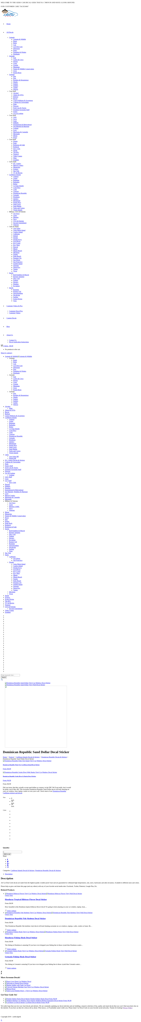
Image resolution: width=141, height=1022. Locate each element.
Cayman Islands (18, 186)
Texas (15, 271)
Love (15, 130)
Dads (15, 104)
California (16, 234)
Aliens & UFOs (18, 95)
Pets (14, 76)
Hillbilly (16, 123)
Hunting (16, 284)
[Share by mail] (8, 867)
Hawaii (15, 247)
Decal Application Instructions (19, 342)
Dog (14, 369)
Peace (15, 137)
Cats (14, 45)
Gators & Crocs (18, 60)
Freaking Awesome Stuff (21, 110)
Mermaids (16, 134)
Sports (11, 273)
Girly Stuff (8, 477)
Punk (15, 143)
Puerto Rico (17, 202)
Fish (14, 58)
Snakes (15, 84)
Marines (15, 217)
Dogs (15, 50)
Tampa (15, 269)
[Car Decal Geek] (9, 17)
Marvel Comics (18, 165)
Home (9, 24)
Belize (15, 184)
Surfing (15, 297)
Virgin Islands (17, 210)
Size (4, 797)
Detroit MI (12, 458)
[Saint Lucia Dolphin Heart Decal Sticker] (26, 991)
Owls (15, 71)
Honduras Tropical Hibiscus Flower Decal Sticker (26, 899)
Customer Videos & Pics (15, 306)
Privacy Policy (128, 1008)
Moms (15, 136)
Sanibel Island (17, 264)
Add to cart (7, 854)
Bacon (15, 99)
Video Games (17, 156)
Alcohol (15, 93)
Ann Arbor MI (14, 456)
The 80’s (16, 152)
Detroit (15, 236)
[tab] (72, 874)
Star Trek (16, 171)
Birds (15, 43)
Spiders (15, 86)
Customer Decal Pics (16, 311)
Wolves (15, 89)
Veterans (16, 225)
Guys (15, 119)
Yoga (15, 301)
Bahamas (16, 180)
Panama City (17, 258)
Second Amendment (19, 223)
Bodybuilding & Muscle (21, 275)
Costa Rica (16, 188)
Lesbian (15, 128)
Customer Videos (14, 313)
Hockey (15, 282)
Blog (8, 326)
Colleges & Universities (21, 102)
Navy (15, 219)
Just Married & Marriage (21, 126)
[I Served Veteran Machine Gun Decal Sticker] (27, 987)
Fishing (15, 280)
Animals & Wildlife (19, 39)
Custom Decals (11, 318)
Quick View (9, 895)
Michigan (16, 252)
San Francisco (17, 262)
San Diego (16, 260)
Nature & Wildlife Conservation (23, 69)
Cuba (15, 189)
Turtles (15, 87)
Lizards (15, 65)
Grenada (16, 195)
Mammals (16, 67)
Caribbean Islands (15, 175)
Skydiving (16, 295)
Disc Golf (16, 278)
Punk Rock (8, 523)
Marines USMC (14, 506)
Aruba (15, 178)
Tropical (16, 154)
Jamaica (15, 199)
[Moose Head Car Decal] (10, 989)
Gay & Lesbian (18, 113)
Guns (15, 121)
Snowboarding (18, 293)
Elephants (16, 54)
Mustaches (16, 167)
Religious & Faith (19, 145)
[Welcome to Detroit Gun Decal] (16, 983)
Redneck (16, 147)
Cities (7, 455)
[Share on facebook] (7, 859)
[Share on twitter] (8, 861)
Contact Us (12, 340)
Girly (15, 117)
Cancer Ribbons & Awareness (23, 100)
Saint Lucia (17, 204)
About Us (10, 335)
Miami (15, 249)
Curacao (16, 191)
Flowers (15, 106)
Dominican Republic (20, 193)
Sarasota (16, 265)
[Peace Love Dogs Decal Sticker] (18, 981)
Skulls (15, 150)
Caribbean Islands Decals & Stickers (28, 757)
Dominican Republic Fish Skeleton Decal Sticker (25, 918)
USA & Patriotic (18, 221)
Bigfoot (15, 97)
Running (16, 290)
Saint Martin (17, 206)
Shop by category (6, 353)
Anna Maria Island (19, 230)
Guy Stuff (8, 481)
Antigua (15, 176)
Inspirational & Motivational (22, 124)
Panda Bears (17, 73)
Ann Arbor (16, 228)
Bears (15, 41)
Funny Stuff (9, 466)
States (7, 555)
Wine (15, 158)
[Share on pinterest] (7, 865)
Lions (15, 63)
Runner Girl (17, 291)
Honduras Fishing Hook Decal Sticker (21, 938)
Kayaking (16, 286)
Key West (16, 245)
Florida (15, 238)
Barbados (16, 182)
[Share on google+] (8, 863)
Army (15, 215)
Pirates (15, 141)
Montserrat (16, 201)
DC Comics (17, 163)
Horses (15, 61)
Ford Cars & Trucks (19, 108)
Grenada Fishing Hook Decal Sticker (20, 957)
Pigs (14, 78)
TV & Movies (17, 173)
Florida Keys (17, 239)
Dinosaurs (16, 48)
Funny (15, 112)
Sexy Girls (16, 149)
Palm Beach (17, 256)
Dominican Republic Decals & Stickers (54, 757)
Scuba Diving (17, 299)
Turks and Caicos (19, 208)
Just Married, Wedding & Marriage (16, 492)
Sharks (15, 82)
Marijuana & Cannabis (20, 132)
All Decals (10, 32)
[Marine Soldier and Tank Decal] (17, 985)
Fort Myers (16, 241)
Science (15, 169)
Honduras (16, 197)
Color (4, 810)
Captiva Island (18, 232)
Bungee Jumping (18, 277)
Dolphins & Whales (19, 52)
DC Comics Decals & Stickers (15, 460)
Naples (15, 254)
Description (8, 874)
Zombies (16, 160)
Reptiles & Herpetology (21, 80)
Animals (12, 37)
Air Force (16, 213)
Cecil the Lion (18, 47)
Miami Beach (17, 251)
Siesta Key (16, 267)
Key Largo (16, 243)
